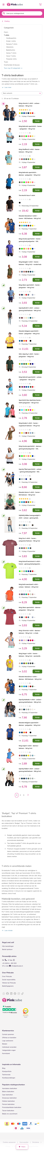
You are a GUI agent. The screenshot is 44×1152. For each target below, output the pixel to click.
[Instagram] (18, 993)
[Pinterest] (15, 993)
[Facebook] (7, 993)
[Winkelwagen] (40, 4)
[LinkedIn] (11, 993)
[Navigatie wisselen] (3, 4)
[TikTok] (22, 993)
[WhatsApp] (3, 993)
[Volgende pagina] (27, 795)
